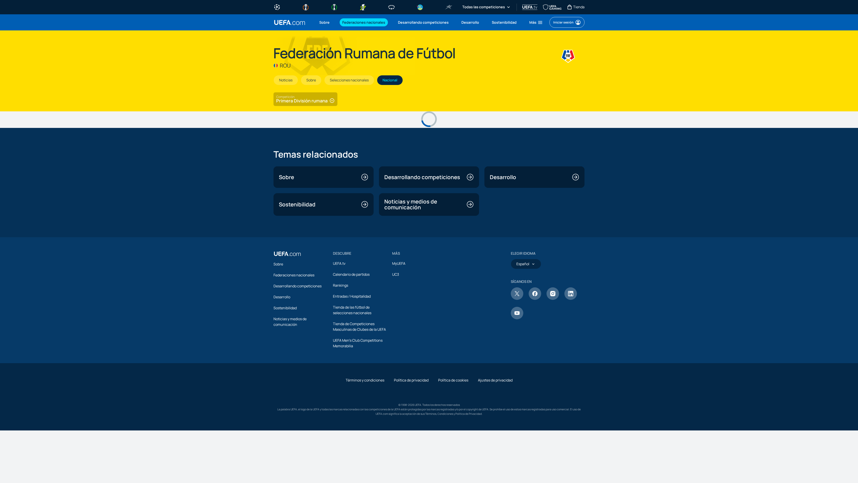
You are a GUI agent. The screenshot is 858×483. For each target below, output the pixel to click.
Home (289, 22)
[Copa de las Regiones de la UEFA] (420, 6)
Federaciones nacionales (293, 275)
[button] (536, 22)
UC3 (395, 274)
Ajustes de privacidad (495, 380)
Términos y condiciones (365, 380)
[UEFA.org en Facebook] (535, 298)
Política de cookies (453, 380)
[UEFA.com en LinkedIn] (570, 298)
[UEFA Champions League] (277, 6)
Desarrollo (281, 296)
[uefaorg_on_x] (517, 298)
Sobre (278, 264)
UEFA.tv (339, 263)
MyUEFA (398, 263)
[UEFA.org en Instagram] (553, 298)
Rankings (340, 285)
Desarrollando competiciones (297, 286)
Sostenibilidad (285, 307)
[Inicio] (287, 254)
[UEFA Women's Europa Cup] (362, 6)
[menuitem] (325, 22)
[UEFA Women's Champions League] (391, 6)
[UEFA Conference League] (334, 6)
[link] (324, 22)
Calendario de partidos (351, 274)
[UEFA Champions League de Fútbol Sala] (448, 6)
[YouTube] (517, 318)
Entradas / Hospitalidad (352, 296)
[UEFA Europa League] (305, 6)
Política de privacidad (411, 380)
